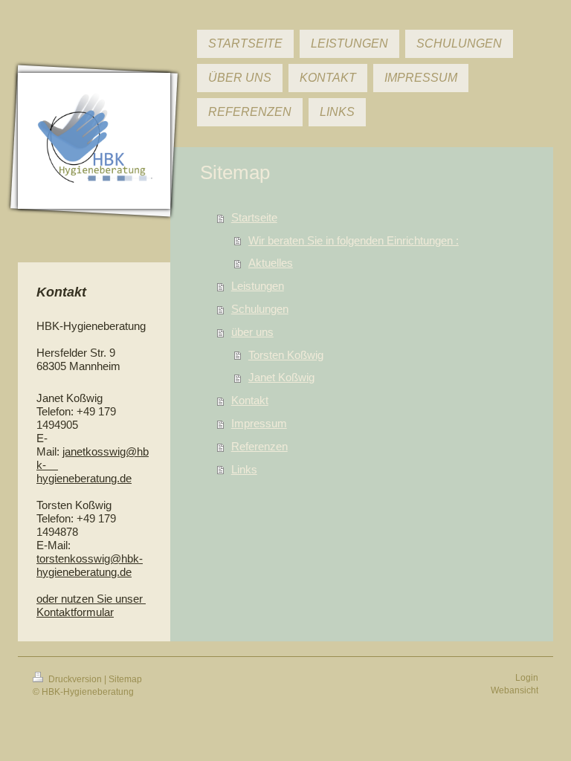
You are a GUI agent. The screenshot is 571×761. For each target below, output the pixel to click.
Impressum (259, 423)
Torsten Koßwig (285, 355)
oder (48, 598)
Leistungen (257, 285)
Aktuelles (270, 262)
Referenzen (259, 446)
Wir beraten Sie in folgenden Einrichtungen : (353, 240)
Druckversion (75, 679)
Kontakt (249, 400)
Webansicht (514, 690)
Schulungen (259, 308)
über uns (252, 332)
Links (244, 469)
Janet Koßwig (281, 377)
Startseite (254, 217)
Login (526, 678)
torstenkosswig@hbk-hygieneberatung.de (89, 565)
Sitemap (125, 679)
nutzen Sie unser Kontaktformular (91, 605)
